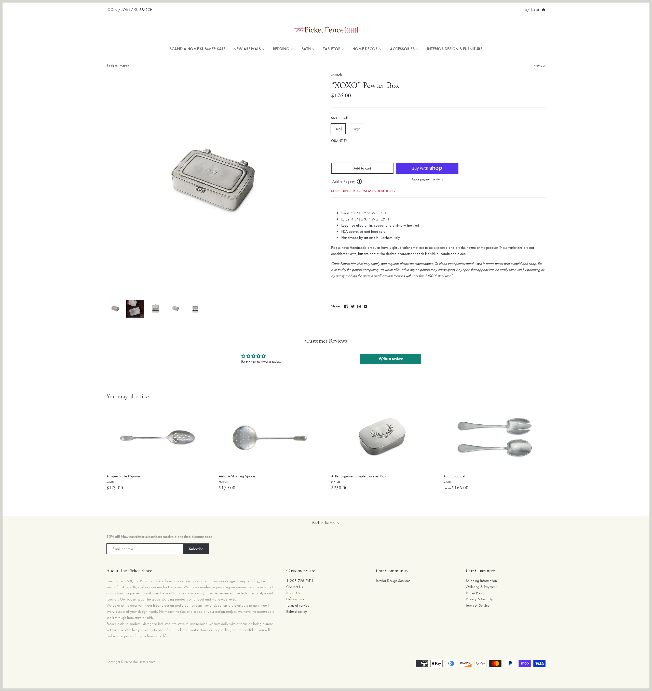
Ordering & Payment (481, 586)
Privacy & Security (479, 599)
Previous (540, 65)
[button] (362, 182)
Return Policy (475, 592)
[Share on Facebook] (346, 305)
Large (356, 128)
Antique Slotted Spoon (123, 479)
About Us (293, 592)
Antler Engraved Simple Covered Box (358, 479)
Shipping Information (481, 580)
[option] (115, 309)
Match (124, 65)
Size (334, 118)
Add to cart (362, 168)
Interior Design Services (393, 580)
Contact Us (294, 586)
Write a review (391, 358)
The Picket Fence (144, 662)
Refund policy (296, 611)
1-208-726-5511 (300, 580)
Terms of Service (478, 605)
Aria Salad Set (454, 479)
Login (111, 9)
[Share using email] (365, 305)
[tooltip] (359, 181)
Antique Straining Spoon (237, 479)
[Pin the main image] (359, 305)
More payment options (427, 179)
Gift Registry (295, 599)
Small (338, 128)
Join (125, 9)
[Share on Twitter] (353, 305)
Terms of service (297, 605)
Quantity (339, 141)
